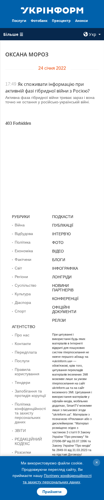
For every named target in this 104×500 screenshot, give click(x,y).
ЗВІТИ (20, 430)
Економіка (24, 251)
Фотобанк (39, 20)
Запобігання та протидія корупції (30, 393)
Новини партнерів (62, 287)
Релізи (59, 320)
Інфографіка (65, 268)
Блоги (58, 260)
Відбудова (24, 233)
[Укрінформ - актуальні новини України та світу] (52, 10)
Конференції (65, 298)
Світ (18, 268)
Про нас (22, 335)
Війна (20, 225)
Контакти (23, 343)
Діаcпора (23, 302)
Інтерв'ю (61, 234)
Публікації (62, 225)
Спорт (20, 311)
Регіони (21, 276)
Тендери (22, 382)
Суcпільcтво (25, 285)
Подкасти (62, 216)
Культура (23, 294)
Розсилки (23, 452)
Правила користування (27, 371)
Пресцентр (61, 20)
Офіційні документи (64, 309)
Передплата (26, 352)
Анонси (81, 20)
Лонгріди (62, 277)
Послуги (19, 20)
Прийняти (52, 491)
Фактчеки (23, 259)
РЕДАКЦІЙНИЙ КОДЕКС (28, 441)
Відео (58, 251)
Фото (58, 242)
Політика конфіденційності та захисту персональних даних (30, 413)
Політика (23, 242)
